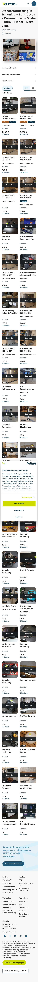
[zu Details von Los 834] (10, 423)
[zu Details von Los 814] (10, 784)
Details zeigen (27, 497)
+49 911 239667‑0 (9, 928)
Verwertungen (7, 901)
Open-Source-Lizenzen (24, 915)
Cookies (22, 911)
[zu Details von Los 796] (28, 272)
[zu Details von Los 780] (10, 568)
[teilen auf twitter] (20, 936)
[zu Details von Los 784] (28, 532)
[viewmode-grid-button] (26, 88)
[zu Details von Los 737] (28, 310)
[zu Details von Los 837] (28, 820)
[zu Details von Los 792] (10, 820)
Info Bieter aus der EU (26, 884)
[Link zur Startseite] (9, 3)
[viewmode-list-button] (33, 88)
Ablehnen (19, 517)
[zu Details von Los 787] (28, 235)
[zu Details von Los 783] (10, 748)
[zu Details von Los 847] (10, 235)
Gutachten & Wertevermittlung (9, 912)
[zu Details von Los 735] (28, 348)
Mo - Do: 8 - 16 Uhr (9, 924)
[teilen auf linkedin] (15, 936)
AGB (20, 904)
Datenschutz (24, 908)
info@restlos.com (9, 932)
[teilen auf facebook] (4, 936)
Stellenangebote (8, 886)
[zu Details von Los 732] (28, 157)
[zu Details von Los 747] (28, 386)
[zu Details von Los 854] (10, 117)
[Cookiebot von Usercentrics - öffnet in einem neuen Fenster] (27, 463)
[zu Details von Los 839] (10, 605)
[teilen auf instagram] (10, 936)
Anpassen (17, 510)
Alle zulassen (19, 503)
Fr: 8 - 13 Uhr (7, 926)
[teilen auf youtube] (26, 936)
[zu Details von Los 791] (10, 310)
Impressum (23, 901)
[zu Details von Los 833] (28, 713)
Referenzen (6, 883)
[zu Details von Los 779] (28, 642)
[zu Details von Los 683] (28, 748)
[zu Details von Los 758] (10, 532)
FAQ (20, 880)
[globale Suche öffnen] (28, 3)
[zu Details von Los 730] (28, 196)
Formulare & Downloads (24, 889)
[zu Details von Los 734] (10, 272)
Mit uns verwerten (9, 904)
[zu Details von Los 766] (28, 605)
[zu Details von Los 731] (10, 196)
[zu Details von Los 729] (28, 117)
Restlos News (7, 893)
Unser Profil (7, 880)
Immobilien (6, 908)
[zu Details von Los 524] (28, 784)
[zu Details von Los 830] (10, 642)
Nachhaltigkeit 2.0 (9, 890)
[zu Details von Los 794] (28, 678)
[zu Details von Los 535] (28, 423)
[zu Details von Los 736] (10, 348)
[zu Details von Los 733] (10, 157)
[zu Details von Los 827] (28, 568)
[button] (7, 88)
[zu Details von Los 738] (10, 386)
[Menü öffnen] (34, 3)
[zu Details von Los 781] (10, 678)
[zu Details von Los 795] (10, 713)
